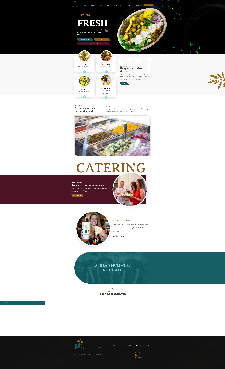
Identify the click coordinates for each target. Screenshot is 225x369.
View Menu (124, 83)
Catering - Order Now (93, 43)
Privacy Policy (115, 354)
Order (92, 5)
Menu (100, 5)
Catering (109, 5)
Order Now (101, 39)
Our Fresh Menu (85, 39)
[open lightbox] (112, 136)
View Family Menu (77, 195)
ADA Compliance (115, 352)
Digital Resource (147, 363)
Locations (118, 5)
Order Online (149, 5)
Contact (137, 5)
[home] (74, 3)
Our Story (128, 5)
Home (84, 5)
